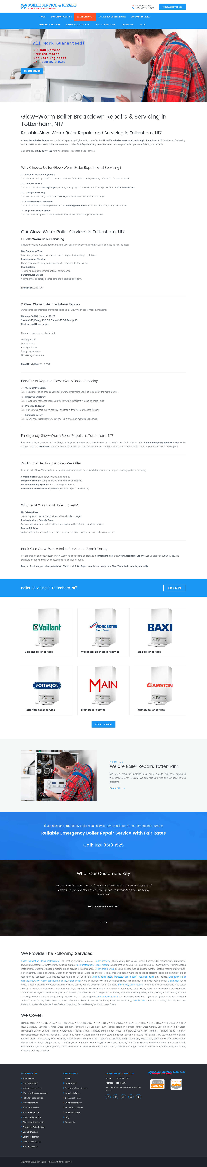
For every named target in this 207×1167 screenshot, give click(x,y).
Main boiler (173, 980)
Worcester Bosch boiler (125, 976)
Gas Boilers (139, 1000)
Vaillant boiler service (32, 1088)
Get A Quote (174, 588)
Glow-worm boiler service (34, 1122)
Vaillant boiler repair (102, 976)
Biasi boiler (60, 980)
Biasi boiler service (31, 1107)
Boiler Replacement (49, 24)
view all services (104, 724)
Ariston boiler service (32, 1117)
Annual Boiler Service (78, 24)
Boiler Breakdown (105, 24)
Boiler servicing (103, 960)
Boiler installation (30, 960)
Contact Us (128, 24)
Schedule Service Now (172, 7)
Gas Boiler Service (140, 16)
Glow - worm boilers (44, 980)
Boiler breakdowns (104, 968)
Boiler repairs (102, 964)
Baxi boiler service (30, 1102)
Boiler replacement (49, 960)
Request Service (32, 67)
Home (42, 16)
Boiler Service (84, 16)
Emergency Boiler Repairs (112, 16)
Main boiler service (31, 1112)
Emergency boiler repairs (130, 984)
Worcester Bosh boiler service (35, 1093)
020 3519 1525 (109, 845)
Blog (143, 24)
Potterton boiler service (33, 1098)
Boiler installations (85, 964)
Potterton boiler (146, 976)
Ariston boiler (74, 980)
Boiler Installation (61, 16)
